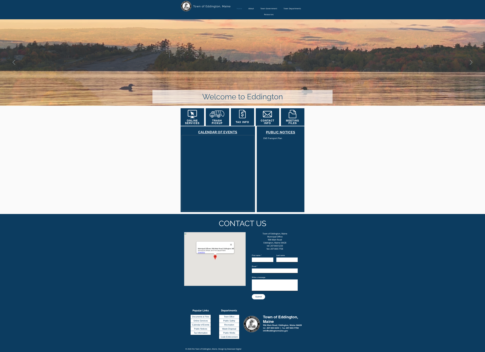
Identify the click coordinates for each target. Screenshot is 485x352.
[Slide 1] (240, 100)
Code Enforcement (229, 337)
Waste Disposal (229, 329)
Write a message (258, 277)
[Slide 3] (244, 100)
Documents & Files (200, 317)
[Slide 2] (242, 100)
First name (257, 255)
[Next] (471, 62)
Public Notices (200, 329)
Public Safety (229, 321)
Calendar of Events (200, 325)
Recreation (229, 325)
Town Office (229, 317)
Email (254, 266)
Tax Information (201, 333)
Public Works (229, 333)
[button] (269, 8)
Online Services (200, 321)
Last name (280, 255)
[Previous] (14, 62)
